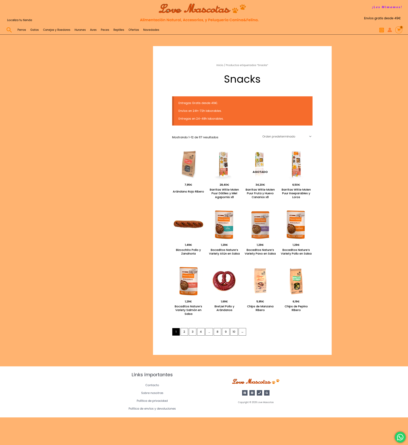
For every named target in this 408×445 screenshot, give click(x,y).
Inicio (219, 65)
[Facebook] (245, 393)
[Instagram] (381, 30)
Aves (93, 30)
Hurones (80, 30)
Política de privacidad (152, 401)
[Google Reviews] (267, 393)
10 (234, 332)
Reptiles (118, 30)
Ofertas (133, 30)
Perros (22, 30)
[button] (387, 7)
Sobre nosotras (152, 393)
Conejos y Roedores (56, 30)
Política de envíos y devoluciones (152, 409)
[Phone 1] (259, 393)
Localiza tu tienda (19, 20)
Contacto (152, 385)
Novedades (151, 30)
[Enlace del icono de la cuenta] (389, 30)
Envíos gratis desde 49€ (382, 18)
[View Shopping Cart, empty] (398, 29)
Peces (105, 30)
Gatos (34, 30)
